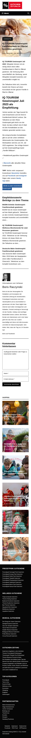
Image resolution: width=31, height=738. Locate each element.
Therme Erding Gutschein (9, 599)
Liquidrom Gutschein (8, 611)
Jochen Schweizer (7, 709)
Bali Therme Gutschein (8, 605)
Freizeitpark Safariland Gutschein (11, 582)
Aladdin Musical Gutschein (9, 629)
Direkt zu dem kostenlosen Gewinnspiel (12, 187)
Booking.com (6, 711)
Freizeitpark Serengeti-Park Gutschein (13, 572)
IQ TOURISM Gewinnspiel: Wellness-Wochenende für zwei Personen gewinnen (15, 227)
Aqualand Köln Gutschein (9, 607)
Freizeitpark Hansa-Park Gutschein (12, 586)
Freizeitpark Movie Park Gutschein (12, 584)
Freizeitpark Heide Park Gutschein (12, 576)
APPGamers (22, 728)
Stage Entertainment (8, 707)
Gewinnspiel (5, 694)
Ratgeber (5, 692)
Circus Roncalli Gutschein (9, 636)
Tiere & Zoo (5, 682)
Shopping (5, 690)
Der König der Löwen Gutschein (11, 621)
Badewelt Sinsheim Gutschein (10, 601)
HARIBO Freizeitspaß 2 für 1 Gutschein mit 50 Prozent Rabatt (15, 498)
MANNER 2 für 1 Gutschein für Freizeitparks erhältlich (15, 445)
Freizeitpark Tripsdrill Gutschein (11, 578)
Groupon (4, 717)
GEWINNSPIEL (7, 39)
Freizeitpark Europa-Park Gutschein (12, 574)
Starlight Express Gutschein (10, 623)
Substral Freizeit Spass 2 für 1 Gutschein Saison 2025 (15, 472)
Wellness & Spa (6, 686)
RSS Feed (15, 728)
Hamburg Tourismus (8, 719)
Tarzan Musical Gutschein (9, 627)
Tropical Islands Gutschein (9, 597)
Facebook (11, 176)
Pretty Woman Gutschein (9, 634)
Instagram (23, 176)
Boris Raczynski (7, 53)
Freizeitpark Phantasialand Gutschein (13, 580)
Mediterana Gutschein (8, 609)
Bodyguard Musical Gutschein (10, 631)
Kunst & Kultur (6, 684)
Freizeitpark (5, 680)
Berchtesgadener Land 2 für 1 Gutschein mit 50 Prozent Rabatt (15, 553)
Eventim (4, 715)
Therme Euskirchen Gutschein (10, 603)
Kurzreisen (5, 688)
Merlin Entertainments (8, 704)
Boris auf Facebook (8, 333)
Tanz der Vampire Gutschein (10, 625)
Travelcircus (5, 713)
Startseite (7, 726)
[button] (28, 13)
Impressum (15, 726)
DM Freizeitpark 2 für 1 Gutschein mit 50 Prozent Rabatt (14, 417)
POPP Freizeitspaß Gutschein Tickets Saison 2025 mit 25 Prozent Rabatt (15, 526)
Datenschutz (22, 726)
